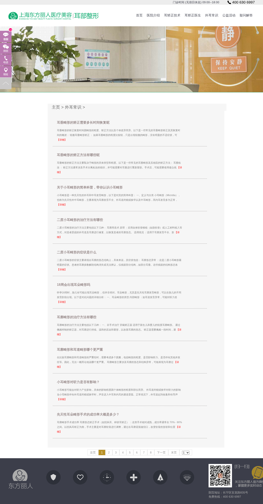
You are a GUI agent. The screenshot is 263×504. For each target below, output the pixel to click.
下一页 (161, 452)
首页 (139, 15)
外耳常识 (211, 15)
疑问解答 (246, 15)
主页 (56, 107)
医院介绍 (153, 15)
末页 (174, 452)
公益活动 (228, 15)
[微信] (6, 48)
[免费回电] (6, 60)
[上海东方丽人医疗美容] (53, 16)
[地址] (6, 71)
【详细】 (62, 139)
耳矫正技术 (172, 15)
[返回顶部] (6, 83)
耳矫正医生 (193, 15)
